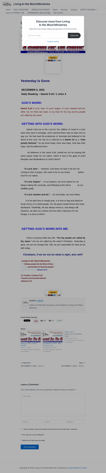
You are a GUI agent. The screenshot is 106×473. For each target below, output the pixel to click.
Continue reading (53, 41)
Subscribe (74, 35)
